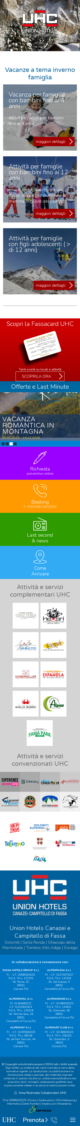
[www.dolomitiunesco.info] (65, 833)
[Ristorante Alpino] (53, 717)
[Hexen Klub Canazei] (53, 629)
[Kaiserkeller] (26, 688)
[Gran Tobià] (26, 629)
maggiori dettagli (50, 141)
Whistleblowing (66, 1100)
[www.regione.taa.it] (40, 849)
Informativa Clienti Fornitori (23, 1103)
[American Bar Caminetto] (26, 659)
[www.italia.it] (40, 865)
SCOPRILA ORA (36, 376)
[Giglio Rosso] (26, 717)
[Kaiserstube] (53, 659)
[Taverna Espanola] (53, 688)
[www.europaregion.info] (65, 849)
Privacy (32, 1100)
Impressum (49, 1103)
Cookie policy (46, 1100)
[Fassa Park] (40, 747)
